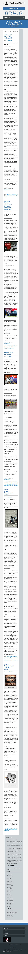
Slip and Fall (9, 915)
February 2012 (10, 898)
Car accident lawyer (10, 345)
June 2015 (9, 884)
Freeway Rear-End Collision (8, 353)
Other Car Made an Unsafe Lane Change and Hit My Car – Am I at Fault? (8, 205)
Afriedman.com (7, 189)
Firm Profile (11, 944)
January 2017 (9, 881)
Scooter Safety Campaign (12, 839)
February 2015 (10, 885)
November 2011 (10, 901)
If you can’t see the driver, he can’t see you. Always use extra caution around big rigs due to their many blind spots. (14, 847)
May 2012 (9, 897)
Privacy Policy (9, 951)
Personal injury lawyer (11, 194)
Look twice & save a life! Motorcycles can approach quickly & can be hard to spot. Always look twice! (14, 843)
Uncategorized (10, 916)
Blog (21, 944)
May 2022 (9, 878)
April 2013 (9, 894)
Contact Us (14, 946)
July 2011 (9, 906)
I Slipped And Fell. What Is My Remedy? (8, 36)
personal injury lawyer (11, 696)
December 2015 (10, 882)
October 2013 (9, 890)
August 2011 (9, 904)
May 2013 (9, 893)
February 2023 (10, 877)
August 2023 (9, 874)
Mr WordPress (10, 867)
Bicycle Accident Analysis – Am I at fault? (8, 492)
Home (6, 944)
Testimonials (17, 944)
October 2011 (9, 903)
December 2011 (10, 900)
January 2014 (9, 888)
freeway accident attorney (12, 912)
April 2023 (9, 875)
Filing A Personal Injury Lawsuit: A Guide (8, 666)
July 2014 (9, 887)
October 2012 (9, 896)
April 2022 (9, 879)
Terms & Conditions (13, 948)
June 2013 (9, 891)
